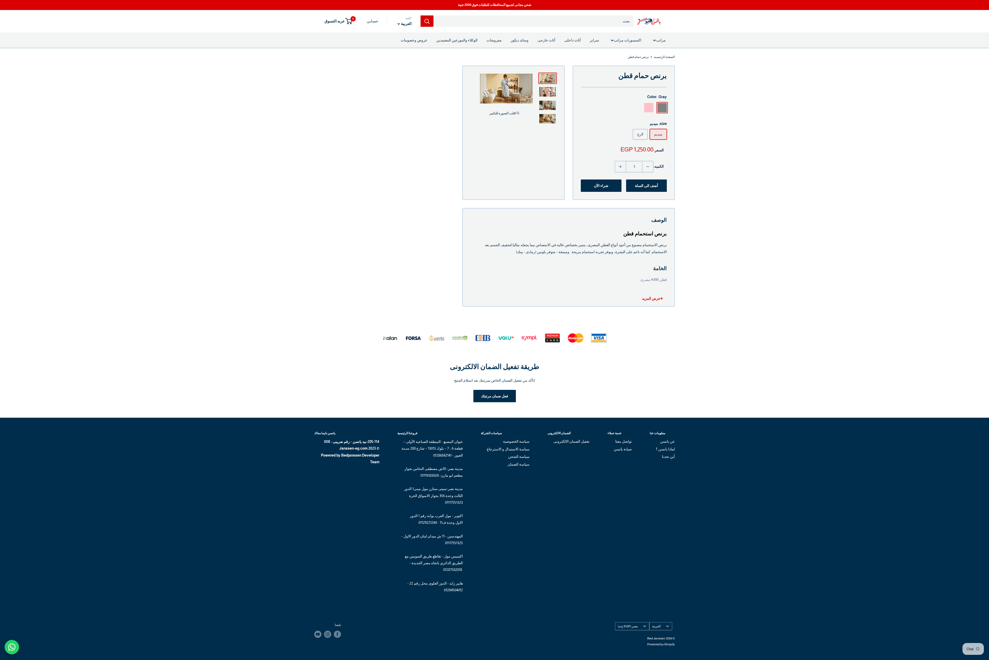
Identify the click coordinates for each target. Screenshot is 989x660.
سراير (594, 40)
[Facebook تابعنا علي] (337, 634)
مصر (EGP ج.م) (628, 626)
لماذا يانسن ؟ (665, 449)
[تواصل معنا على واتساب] (12, 647)
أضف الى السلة (646, 186)
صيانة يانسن (623, 449)
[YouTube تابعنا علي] (317, 634)
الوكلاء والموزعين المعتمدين (457, 40)
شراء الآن (601, 186)
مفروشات (494, 40)
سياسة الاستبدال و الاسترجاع (508, 449)
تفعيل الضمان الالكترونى (571, 441)
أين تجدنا (668, 457)
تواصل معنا (623, 441)
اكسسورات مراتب (627, 40)
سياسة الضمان (519, 464)
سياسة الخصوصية (516, 441)
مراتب (661, 40)
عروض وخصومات (414, 40)
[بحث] (427, 21)
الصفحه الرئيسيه (664, 57)
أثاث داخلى (572, 40)
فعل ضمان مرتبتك (494, 396)
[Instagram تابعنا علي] (327, 634)
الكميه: (658, 166)
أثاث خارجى (546, 40)
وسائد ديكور (519, 40)
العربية (656, 626)
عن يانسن (667, 441)
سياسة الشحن (519, 457)
